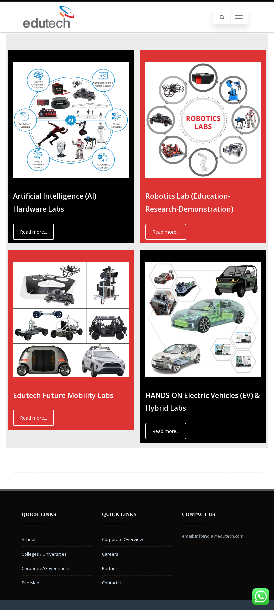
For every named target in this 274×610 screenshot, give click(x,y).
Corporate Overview (122, 539)
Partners (111, 568)
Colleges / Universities (44, 554)
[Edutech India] (48, 30)
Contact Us (113, 583)
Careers (110, 554)
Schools (30, 539)
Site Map (30, 583)
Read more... (33, 232)
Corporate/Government (46, 568)
